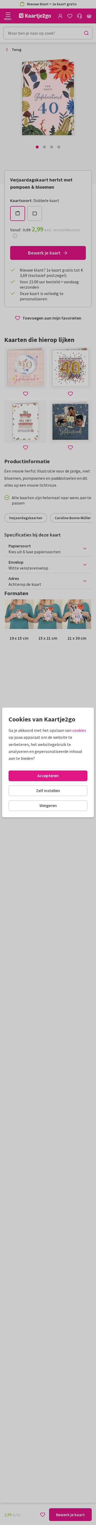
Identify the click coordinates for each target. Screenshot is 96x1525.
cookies (79, 730)
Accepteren (48, 775)
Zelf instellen (48, 790)
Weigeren (48, 805)
